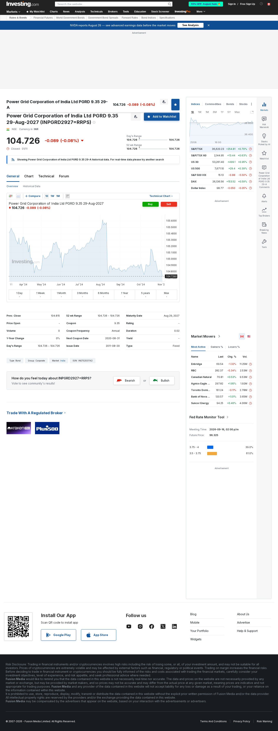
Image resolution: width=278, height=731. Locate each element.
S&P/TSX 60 (198, 155)
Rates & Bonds (18, 17)
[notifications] (261, 4)
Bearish (130, 380)
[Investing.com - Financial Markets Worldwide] (23, 4)
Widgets (195, 639)
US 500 (195, 168)
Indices (195, 104)
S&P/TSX (196, 148)
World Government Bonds (70, 17)
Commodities (213, 104)
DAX (194, 181)
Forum (64, 176)
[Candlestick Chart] (10, 196)
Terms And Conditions (213, 721)
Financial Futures (43, 17)
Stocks (243, 104)
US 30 (194, 161)
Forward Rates (130, 17)
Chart (28, 176)
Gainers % (217, 346)
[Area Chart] (18, 196)
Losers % (234, 346)
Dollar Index (198, 188)
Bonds (230, 104)
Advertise (243, 622)
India (62, 360)
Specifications (167, 17)
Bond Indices (148, 17)
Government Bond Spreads (103, 17)
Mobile (194, 622)
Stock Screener (160, 11)
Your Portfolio (199, 631)
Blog (193, 614)
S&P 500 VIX (198, 175)
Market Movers (203, 336)
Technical (46, 176)
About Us (243, 614)
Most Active (198, 346)
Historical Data (31, 186)
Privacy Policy (241, 721)
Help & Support (247, 631)
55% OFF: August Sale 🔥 (206, 4)
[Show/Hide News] (67, 196)
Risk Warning (264, 721)
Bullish (165, 380)
